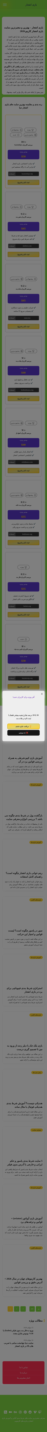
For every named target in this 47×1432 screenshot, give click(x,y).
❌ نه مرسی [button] (23, 733)
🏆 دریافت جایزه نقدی (24, 726)
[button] (23, 716)
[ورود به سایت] (23, 705)
